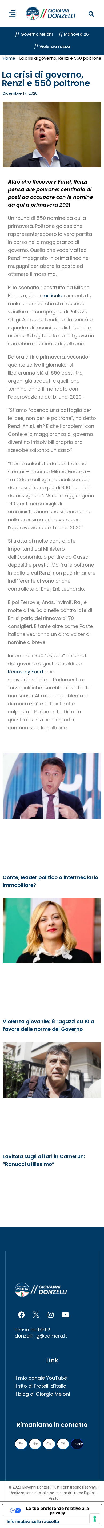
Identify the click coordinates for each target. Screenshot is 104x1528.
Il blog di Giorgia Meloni (42, 1394)
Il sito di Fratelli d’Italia (40, 1386)
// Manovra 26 (74, 34)
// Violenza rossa (52, 46)
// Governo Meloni (34, 34)
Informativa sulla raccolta (33, 1521)
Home (9, 58)
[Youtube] (65, 1314)
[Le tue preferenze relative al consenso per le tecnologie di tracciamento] (95, 1519)
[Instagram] (50, 1314)
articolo (53, 295)
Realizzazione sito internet (33, 1493)
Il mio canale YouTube (41, 1378)
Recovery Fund (25, 671)
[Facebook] (21, 1314)
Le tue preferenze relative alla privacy (57, 1510)
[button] (91, 14)
